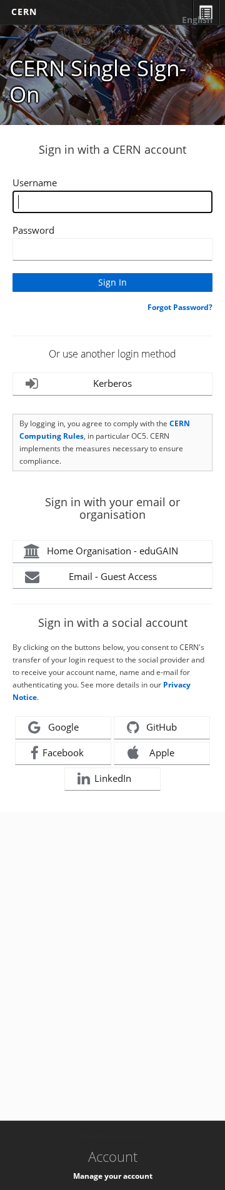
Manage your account (112, 1176)
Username (34, 182)
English (197, 20)
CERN (24, 12)
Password (33, 230)
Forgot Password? (180, 307)
